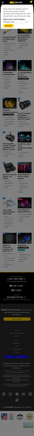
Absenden (8, 26)
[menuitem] (9, 2)
